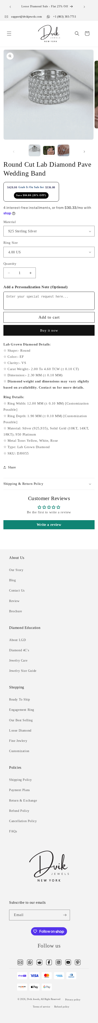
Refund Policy (19, 811)
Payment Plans (19, 790)
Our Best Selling (21, 720)
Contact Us (17, 590)
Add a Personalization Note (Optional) (35, 287)
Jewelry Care (18, 660)
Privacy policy (72, 999)
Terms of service (41, 1006)
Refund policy (61, 1006)
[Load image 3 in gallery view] (63, 150)
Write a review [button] (49, 525)
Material (9, 222)
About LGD (17, 640)
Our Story (16, 570)
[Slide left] (13, 152)
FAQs (13, 831)
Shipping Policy (20, 780)
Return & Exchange (23, 800)
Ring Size (10, 242)
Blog (12, 580)
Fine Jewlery (18, 741)
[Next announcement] (84, 7)
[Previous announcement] (10, 7)
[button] (9, 34)
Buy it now (49, 330)
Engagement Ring (21, 709)
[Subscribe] (65, 915)
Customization (19, 751)
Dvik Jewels (33, 999)
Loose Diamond (20, 730)
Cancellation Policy (23, 821)
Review (14, 601)
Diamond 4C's (19, 650)
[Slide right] (84, 152)
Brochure (15, 611)
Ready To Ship (19, 699)
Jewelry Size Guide (22, 670)
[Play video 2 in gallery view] (49, 150)
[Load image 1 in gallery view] (34, 150)
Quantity (9, 263)
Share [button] (12, 467)
